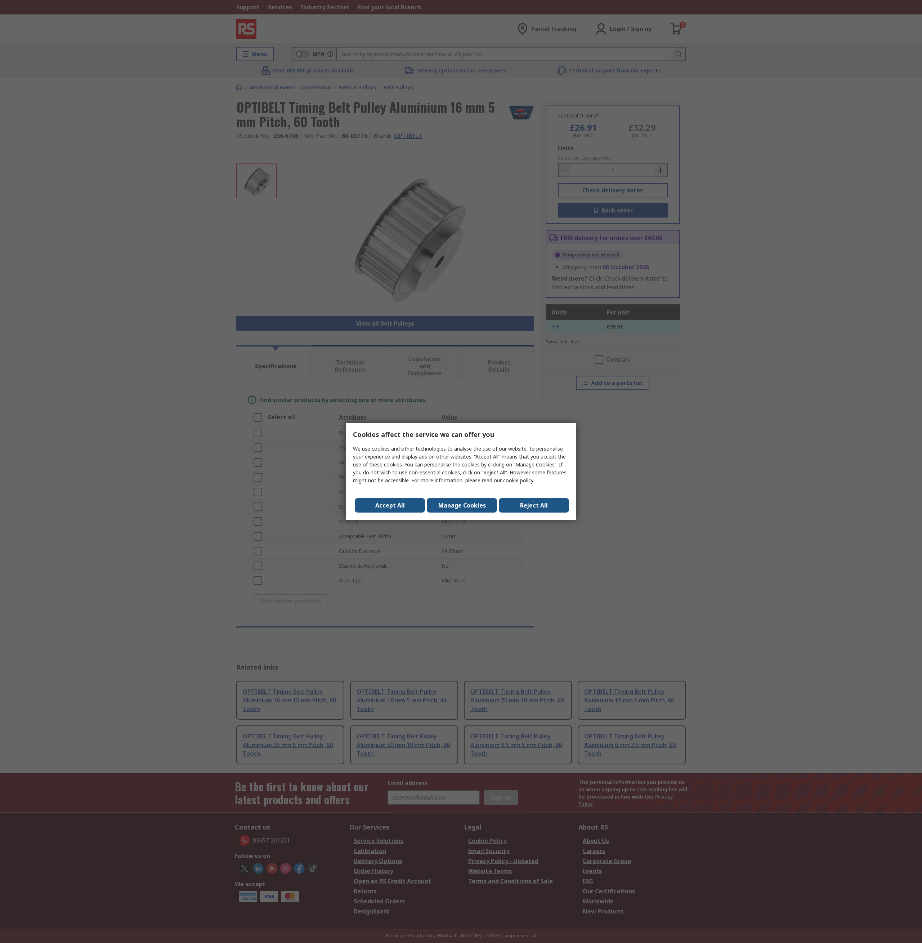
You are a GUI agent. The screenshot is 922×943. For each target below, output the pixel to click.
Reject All (534, 505)
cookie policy (518, 480)
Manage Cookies (462, 505)
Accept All (390, 505)
